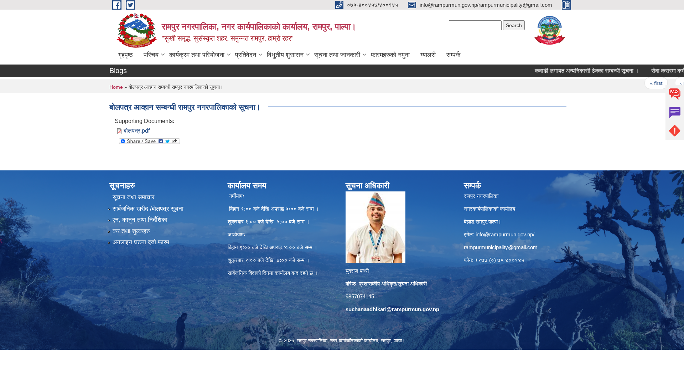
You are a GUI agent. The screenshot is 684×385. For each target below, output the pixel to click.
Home (116, 87)
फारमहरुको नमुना (390, 54)
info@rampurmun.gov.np (504, 234)
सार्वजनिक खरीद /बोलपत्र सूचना (148, 208)
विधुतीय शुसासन (285, 54)
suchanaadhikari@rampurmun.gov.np (392, 309)
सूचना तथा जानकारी (337, 54)
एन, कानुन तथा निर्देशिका (140, 219)
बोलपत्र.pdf (137, 131)
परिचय (151, 54)
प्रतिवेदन (245, 54)
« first (642, 83)
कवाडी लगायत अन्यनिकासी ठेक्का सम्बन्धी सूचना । (573, 71)
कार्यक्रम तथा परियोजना (196, 54)
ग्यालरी (428, 54)
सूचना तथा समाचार (133, 197)
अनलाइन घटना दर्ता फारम (141, 242)
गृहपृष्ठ (125, 54)
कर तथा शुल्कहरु (131, 231)
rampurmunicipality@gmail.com (501, 247)
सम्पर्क (453, 54)
